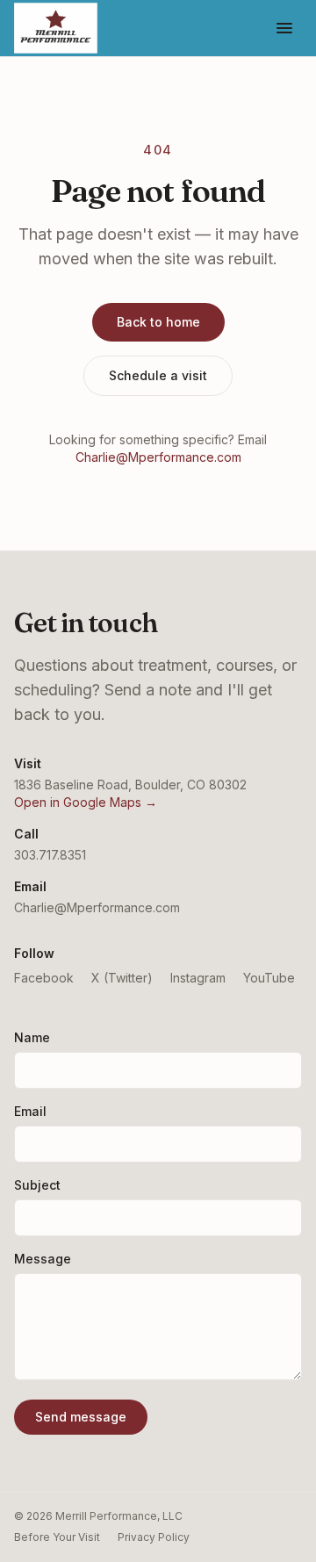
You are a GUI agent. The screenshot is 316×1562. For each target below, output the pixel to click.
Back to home (158, 321)
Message (42, 1258)
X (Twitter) (122, 977)
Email (30, 1111)
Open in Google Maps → (85, 802)
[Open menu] (284, 28)
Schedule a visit (158, 375)
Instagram (198, 977)
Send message (80, 1416)
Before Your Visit (57, 1537)
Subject (37, 1184)
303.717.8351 (50, 854)
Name (32, 1037)
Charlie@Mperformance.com (158, 457)
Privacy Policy (154, 1537)
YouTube (269, 977)
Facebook (44, 977)
